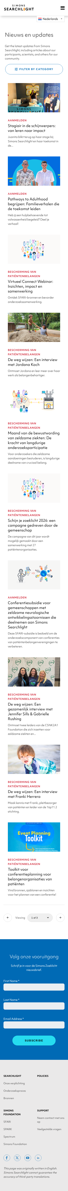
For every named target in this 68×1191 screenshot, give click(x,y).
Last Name (11, 1000)
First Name (11, 981)
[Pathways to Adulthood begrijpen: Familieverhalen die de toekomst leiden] (34, 171)
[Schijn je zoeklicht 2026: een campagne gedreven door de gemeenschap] (34, 488)
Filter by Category (36, 69)
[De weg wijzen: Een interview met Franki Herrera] (34, 759)
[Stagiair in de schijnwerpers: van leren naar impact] (34, 97)
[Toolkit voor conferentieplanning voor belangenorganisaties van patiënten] (34, 837)
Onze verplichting (14, 1083)
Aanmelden (17, 120)
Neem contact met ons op (50, 1120)
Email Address (13, 1019)
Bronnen (8, 1098)
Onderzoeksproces (14, 1091)
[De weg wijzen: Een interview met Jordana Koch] (34, 327)
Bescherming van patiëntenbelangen (24, 274)
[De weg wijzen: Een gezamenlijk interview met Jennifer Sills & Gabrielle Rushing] (34, 672)
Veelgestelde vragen (49, 1129)
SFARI (7, 1122)
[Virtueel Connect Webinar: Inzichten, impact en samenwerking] (34, 249)
